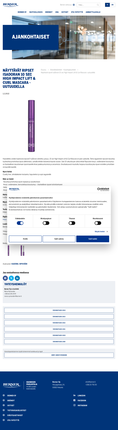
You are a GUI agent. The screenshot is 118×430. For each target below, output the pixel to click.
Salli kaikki (92, 239)
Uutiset (64, 12)
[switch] (46, 223)
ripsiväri (23, 264)
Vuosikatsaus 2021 (59, 329)
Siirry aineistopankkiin (59, 355)
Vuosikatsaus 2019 (59, 341)
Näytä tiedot (100, 231)
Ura (57, 12)
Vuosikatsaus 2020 (59, 335)
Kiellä (25, 239)
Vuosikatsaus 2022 (59, 323)
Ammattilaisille (93, 12)
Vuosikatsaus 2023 (59, 316)
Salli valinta (59, 239)
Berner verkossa (66, 5)
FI (107, 5)
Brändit (49, 12)
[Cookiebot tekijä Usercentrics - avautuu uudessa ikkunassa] (99, 189)
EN (112, 5)
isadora (15, 264)
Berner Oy (22, 12)
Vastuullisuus (36, 12)
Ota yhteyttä (77, 12)
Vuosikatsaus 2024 (59, 310)
